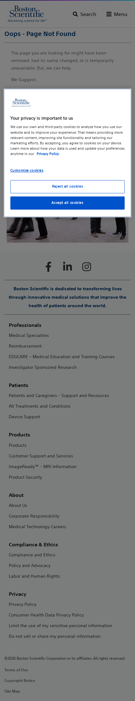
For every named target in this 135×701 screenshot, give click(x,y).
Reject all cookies (67, 186)
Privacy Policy (48, 153)
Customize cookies (27, 170)
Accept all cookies (67, 202)
